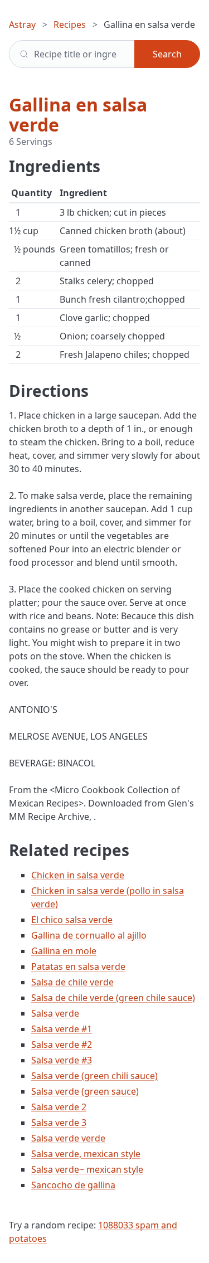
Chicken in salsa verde (77, 875)
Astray (22, 24)
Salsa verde (55, 1013)
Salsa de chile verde (72, 982)
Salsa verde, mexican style (85, 1154)
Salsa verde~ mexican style (87, 1169)
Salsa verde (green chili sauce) (94, 1076)
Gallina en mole (63, 951)
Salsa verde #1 (61, 1029)
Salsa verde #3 (61, 1060)
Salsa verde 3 (58, 1122)
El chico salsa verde (72, 920)
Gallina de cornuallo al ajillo (89, 935)
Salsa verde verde (68, 1138)
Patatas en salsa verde (78, 966)
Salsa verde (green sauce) (85, 1091)
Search (167, 54)
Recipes (70, 24)
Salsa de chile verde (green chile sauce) (113, 998)
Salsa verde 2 (58, 1107)
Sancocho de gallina (73, 1185)
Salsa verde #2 (61, 1044)
